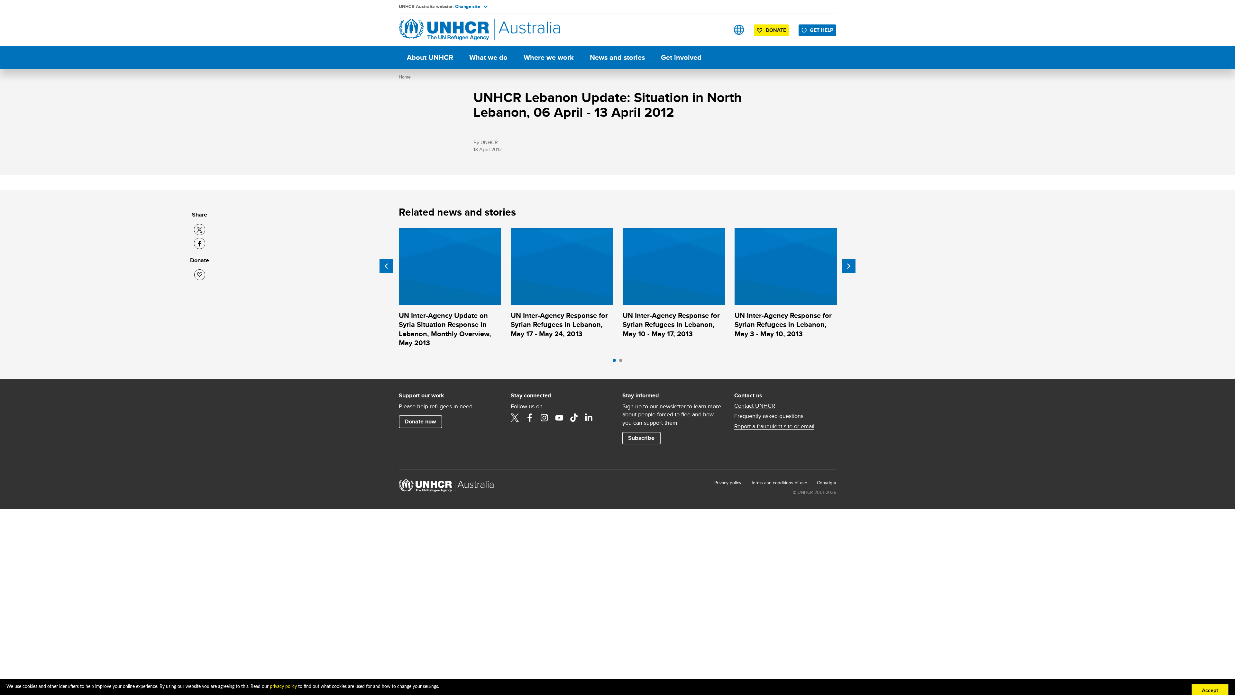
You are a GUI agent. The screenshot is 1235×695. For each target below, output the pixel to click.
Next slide (848, 266)
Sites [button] (739, 29)
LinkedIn (589, 417)
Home (405, 77)
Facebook (530, 417)
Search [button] (718, 29)
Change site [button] (467, 6)
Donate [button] (776, 30)
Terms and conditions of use (779, 482)
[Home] (444, 29)
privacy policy (283, 686)
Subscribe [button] (641, 438)
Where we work (549, 57)
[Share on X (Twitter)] (199, 229)
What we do (488, 57)
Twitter (515, 417)
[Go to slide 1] (616, 362)
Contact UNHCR (754, 405)
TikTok (574, 417)
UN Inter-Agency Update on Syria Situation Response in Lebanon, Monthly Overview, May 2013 (445, 329)
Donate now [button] (420, 421)
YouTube (559, 417)
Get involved (681, 57)
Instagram (544, 417)
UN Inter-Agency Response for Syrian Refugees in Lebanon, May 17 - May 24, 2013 (559, 324)
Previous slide (386, 266)
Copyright (826, 482)
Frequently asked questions (768, 416)
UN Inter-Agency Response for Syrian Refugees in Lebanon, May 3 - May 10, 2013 (783, 324)
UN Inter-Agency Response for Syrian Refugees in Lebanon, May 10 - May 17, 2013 (671, 324)
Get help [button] (821, 30)
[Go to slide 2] (622, 362)
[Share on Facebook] (199, 243)
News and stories (617, 57)
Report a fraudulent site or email (774, 426)
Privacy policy (727, 482)
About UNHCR (430, 57)
